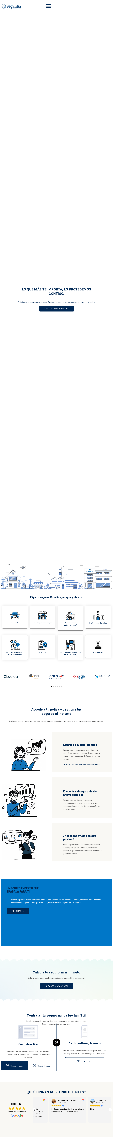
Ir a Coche (15, 623)
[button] (51, 686)
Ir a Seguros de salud (98, 623)
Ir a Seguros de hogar (43, 623)
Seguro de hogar (44, 1066)
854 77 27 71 (87, 1061)
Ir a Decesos (98, 652)
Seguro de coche (17, 1066)
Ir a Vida (42, 652)
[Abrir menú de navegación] (48, 6)
